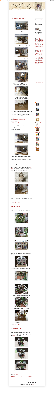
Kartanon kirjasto (37, 44)
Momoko (42, 54)
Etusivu (10, 14)
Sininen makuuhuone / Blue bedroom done (18, 18)
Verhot (24, 119)
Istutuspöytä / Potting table (16, 328)
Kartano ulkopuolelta (39, 42)
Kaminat (38, 41)
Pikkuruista (38, 57)
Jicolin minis (37, 147)
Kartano (16, 119)
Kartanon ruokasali (41, 46)
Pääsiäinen (37, 58)
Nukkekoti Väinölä (38, 132)
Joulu (38, 40)
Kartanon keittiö (40, 43)
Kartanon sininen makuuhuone (20, 119)
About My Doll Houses (38, 102)
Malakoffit (37, 142)
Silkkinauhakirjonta (37, 60)
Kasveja (14, 374)
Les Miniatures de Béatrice (39, 122)
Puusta (42, 57)
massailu (37, 53)
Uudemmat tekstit (13, 376)
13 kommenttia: (18, 118)
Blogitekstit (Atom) (14, 377)
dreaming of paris (38, 137)
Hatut (36, 39)
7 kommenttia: (18, 202)
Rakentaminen (41, 58)
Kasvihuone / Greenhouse (15, 206)
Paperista (36, 56)
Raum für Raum (38, 127)
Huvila (39, 39)
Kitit (40, 50)
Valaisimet (41, 62)
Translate (41, 19)
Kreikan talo (39, 51)
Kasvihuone (16, 374)
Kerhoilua (39, 49)
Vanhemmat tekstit (30, 376)
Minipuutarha (39, 54)
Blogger (33, 384)
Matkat (42, 53)
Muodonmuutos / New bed (15, 122)
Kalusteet (14, 119)
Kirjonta (37, 50)
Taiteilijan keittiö (41, 60)
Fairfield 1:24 (40, 38)
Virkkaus (38, 63)
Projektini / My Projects (15, 14)
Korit (42, 50)
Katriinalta (14, 335)
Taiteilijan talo (37, 62)
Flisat (42, 38)
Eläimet (37, 38)
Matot (35, 54)
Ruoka (36, 59)
